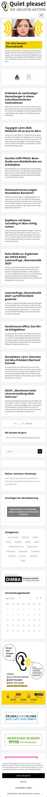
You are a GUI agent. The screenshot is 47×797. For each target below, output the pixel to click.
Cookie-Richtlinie (12, 793)
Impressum (36, 793)
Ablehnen (23, 782)
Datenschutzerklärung (25, 793)
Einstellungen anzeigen (23, 788)
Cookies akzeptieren (23, 775)
